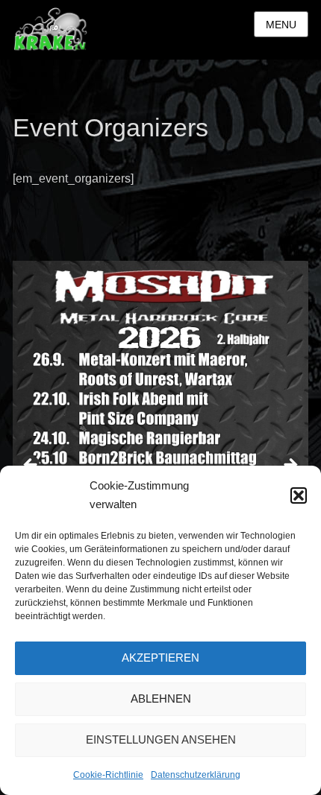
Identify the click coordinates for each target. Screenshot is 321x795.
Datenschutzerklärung (195, 775)
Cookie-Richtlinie (108, 775)
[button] (298, 495)
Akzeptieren (160, 657)
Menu (281, 25)
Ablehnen (161, 698)
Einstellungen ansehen (161, 739)
